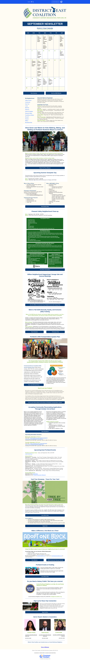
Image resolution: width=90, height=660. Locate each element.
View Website (34, 560)
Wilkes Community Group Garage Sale (62, 39)
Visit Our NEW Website (56, 93)
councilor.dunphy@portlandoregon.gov (45, 635)
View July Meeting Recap (33, 384)
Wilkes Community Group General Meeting (39, 39)
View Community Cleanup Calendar (55, 560)
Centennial (27, 102)
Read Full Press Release (45, 167)
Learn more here (28, 453)
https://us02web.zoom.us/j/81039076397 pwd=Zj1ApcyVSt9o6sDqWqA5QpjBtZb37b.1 (36, 444)
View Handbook (45, 431)
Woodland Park (28, 122)
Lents (26, 105)
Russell (27, 117)
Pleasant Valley (28, 113)
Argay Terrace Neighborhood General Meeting (45, 81)
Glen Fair (27, 104)
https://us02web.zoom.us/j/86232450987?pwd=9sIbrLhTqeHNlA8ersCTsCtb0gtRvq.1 (36, 438)
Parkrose (27, 109)
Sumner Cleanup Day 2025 (61, 44)
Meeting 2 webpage (35, 381)
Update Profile (42, 652)
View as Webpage (45, 647)
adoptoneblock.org (41, 555)
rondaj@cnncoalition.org (56, 596)
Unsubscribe (36, 652)
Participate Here (55, 331)
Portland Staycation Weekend (39, 474)
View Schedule (34, 331)
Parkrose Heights (29, 111)
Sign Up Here (45, 612)
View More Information (45, 269)
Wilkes (26, 120)
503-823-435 (61, 638)
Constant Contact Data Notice (50, 652)
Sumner (27, 118)
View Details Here (45, 206)
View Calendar (34, 93)
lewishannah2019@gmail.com (36, 195)
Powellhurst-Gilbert (29, 115)
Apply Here (45, 525)
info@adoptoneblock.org (57, 555)
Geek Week (35, 473)
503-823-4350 (28, 638)
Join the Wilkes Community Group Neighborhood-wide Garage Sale (45, 304)
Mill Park (27, 107)
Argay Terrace (28, 100)
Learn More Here (45, 515)
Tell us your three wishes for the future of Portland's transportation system (45, 402)
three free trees (50, 504)
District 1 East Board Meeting (45, 46)
